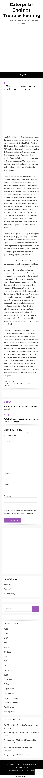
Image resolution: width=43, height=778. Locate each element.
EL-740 (6, 684)
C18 (5, 661)
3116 (21, 383)
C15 (5, 656)
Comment (8, 441)
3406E (6, 647)
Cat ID (6, 670)
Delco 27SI (8, 679)
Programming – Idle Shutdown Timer (18, 755)
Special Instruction (11, 702)
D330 (6, 675)
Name (7, 473)
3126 (14, 381)
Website (7, 496)
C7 (5, 666)
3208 (6, 638)
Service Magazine (11, 698)
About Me (7, 584)
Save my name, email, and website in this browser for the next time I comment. (20, 511)
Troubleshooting (10, 707)
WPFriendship (19, 770)
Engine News (9, 689)
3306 (6, 643)
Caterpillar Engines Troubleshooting (21, 10)
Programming (9, 693)
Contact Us (8, 589)
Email (6, 485)
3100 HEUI (14, 383)
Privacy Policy (9, 594)
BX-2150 (7, 652)
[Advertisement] (21, 49)
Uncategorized (9, 712)
